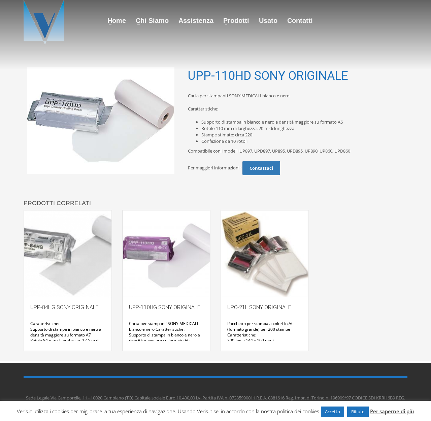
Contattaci (261, 168)
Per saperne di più (392, 411)
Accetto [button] (332, 412)
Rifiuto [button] (358, 412)
